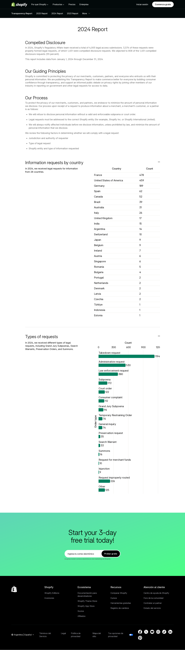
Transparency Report (21, 13)
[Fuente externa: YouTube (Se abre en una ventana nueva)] (152, 632)
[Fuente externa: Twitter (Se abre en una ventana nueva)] (146, 632)
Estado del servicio (152, 608)
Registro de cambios (119, 608)
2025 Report (41, 13)
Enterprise (83, 4)
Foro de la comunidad (153, 598)
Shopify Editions (51, 593)
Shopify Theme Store (87, 601)
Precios (71, 4)
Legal (63, 633)
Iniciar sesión (142, 4)
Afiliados (81, 616)
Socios (81, 611)
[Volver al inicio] (14, 589)
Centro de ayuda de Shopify (156, 593)
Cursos (113, 598)
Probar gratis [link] (110, 553)
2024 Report (57, 13)
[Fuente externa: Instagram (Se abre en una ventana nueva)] (158, 632)
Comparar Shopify (118, 593)
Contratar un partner (153, 603)
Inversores (49, 598)
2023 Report (72, 13)
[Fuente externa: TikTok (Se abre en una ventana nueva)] (164, 632)
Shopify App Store (86, 606)
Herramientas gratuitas (120, 603)
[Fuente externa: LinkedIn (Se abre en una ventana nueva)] (170, 632)
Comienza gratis (163, 4)
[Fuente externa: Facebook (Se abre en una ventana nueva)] (140, 632)
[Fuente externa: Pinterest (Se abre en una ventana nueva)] (140, 638)
